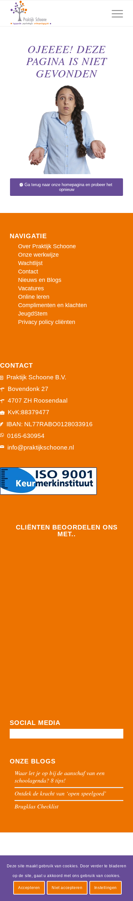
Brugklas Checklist (36, 806)
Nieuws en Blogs (39, 280)
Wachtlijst (30, 263)
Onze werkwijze (38, 254)
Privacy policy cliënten (46, 322)
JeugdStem (32, 313)
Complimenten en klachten (52, 305)
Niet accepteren (67, 887)
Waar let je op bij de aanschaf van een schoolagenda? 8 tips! (60, 776)
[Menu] (114, 13)
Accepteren (29, 887)
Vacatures (31, 288)
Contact (28, 271)
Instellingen (105, 887)
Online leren (33, 297)
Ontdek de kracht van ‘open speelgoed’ (60, 793)
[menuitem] (98, 13)
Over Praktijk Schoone (47, 246)
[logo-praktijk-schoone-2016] (55, 13)
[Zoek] (98, 13)
